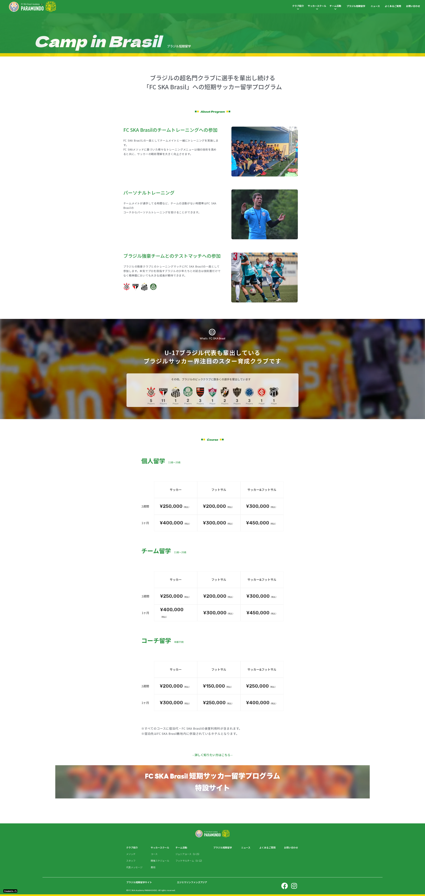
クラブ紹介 (298, 6)
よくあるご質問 (393, 6)
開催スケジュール (160, 860)
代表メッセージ (134, 867)
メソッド (130, 854)
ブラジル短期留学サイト (140, 882)
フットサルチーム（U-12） (189, 860)
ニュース (375, 6)
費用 (153, 867)
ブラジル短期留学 (356, 6)
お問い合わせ (413, 6)
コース (154, 854)
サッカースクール (317, 6)
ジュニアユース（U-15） (188, 854)
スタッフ (130, 860)
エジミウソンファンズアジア (192, 882)
